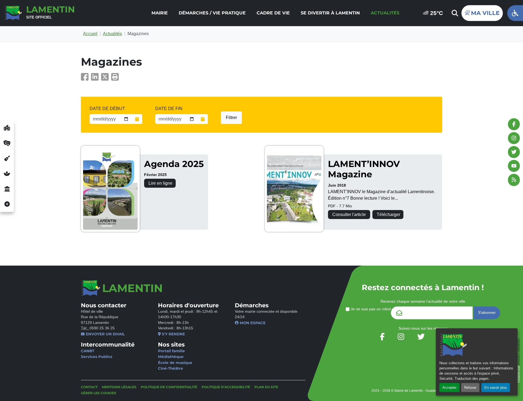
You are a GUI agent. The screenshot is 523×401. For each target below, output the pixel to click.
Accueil (90, 33)
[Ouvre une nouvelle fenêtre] (7, 128)
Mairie (159, 13)
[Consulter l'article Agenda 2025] (110, 189)
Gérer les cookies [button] (98, 393)
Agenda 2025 (174, 164)
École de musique (175, 362)
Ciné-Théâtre (170, 368)
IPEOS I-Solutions (519, 351)
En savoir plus (495, 387)
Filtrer (231, 117)
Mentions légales (119, 387)
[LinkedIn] (96, 78)
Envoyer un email (105, 334)
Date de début (107, 108)
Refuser (470, 387)
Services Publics (96, 356)
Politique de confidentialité (169, 387)
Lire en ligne (160, 183)
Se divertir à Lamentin (330, 13)
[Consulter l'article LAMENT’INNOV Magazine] (294, 189)
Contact (89, 387)
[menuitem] (159, 13)
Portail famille (171, 351)
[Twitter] (106, 78)
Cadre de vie (273, 13)
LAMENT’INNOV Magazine (364, 169)
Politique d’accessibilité (226, 387)
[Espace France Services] (7, 189)
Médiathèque (171, 356)
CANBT (87, 351)
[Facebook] (86, 78)
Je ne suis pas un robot (370, 309)
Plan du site (266, 387)
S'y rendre (173, 334)
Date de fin (169, 108)
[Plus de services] (7, 204)
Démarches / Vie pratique (212, 13)
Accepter (449, 387)
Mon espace (252, 323)
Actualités (385, 13)
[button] (115, 78)
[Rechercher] (454, 13)
